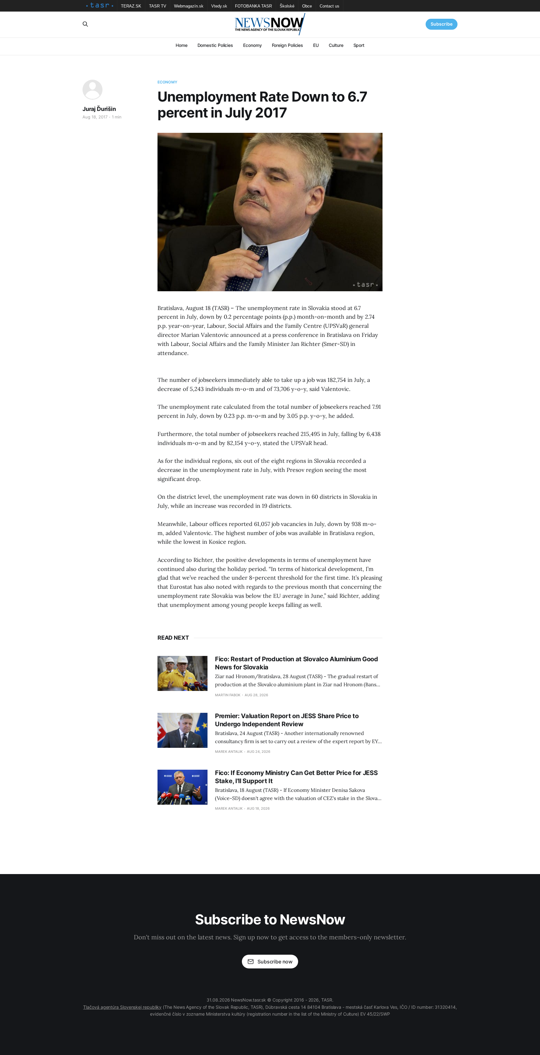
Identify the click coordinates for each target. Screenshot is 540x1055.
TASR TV (157, 6)
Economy (252, 45)
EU (316, 45)
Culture (336, 45)
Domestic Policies (215, 45)
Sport (359, 45)
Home (182, 45)
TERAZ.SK (131, 6)
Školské (287, 6)
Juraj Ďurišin (99, 109)
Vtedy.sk (219, 6)
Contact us (329, 6)
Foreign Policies (287, 45)
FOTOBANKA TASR (253, 6)
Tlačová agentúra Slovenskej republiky (122, 1007)
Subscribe (441, 24)
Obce (307, 6)
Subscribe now (275, 961)
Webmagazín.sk (188, 6)
